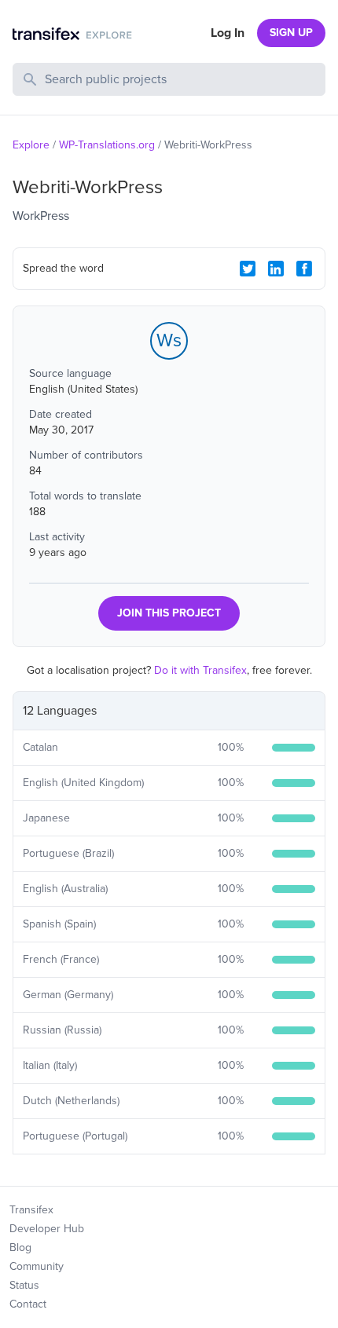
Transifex (31, 1209)
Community (36, 1266)
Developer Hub (46, 1228)
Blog (20, 1247)
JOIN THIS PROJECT (169, 613)
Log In (227, 33)
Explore (31, 145)
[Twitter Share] (247, 268)
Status (24, 1285)
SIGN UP (291, 32)
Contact (27, 1304)
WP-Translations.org (107, 145)
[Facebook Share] (304, 268)
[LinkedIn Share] (276, 268)
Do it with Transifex (200, 670)
